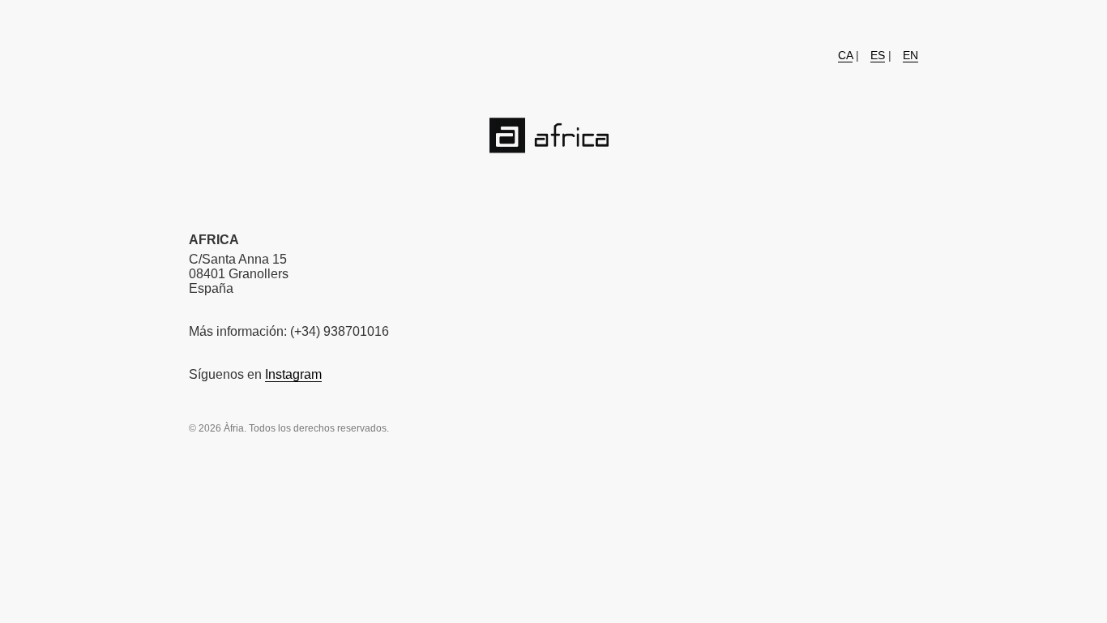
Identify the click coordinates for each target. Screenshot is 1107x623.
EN (910, 55)
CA (845, 55)
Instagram (293, 374)
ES (877, 55)
